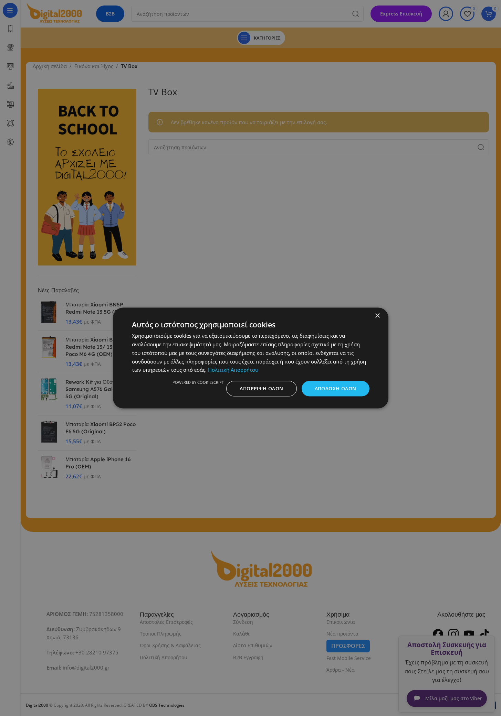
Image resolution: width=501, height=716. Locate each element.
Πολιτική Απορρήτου (233, 369)
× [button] (377, 315)
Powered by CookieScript (198, 382)
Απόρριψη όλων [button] (261, 388)
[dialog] (250, 358)
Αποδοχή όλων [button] (335, 388)
